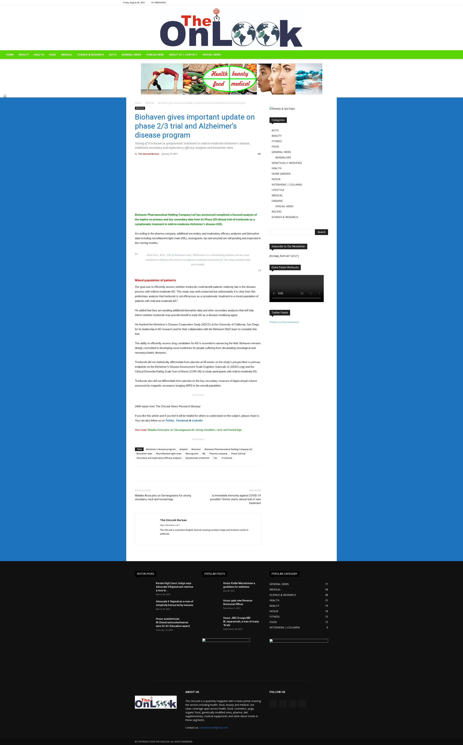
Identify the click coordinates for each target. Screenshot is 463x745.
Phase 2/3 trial (238, 453)
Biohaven (196, 449)
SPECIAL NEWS (212, 54)
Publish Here (155, 54)
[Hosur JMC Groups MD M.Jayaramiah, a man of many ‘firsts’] (211, 622)
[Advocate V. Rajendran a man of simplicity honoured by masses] (144, 606)
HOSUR (276, 179)
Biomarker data (144, 453)
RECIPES (277, 211)
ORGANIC (277, 200)
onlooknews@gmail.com (213, 727)
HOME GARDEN (281, 173)
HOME (10, 54)
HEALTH (39, 54)
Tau (215, 457)
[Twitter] (337, 2)
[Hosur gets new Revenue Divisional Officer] (211, 605)
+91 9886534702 (158, 2)
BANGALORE (283, 157)
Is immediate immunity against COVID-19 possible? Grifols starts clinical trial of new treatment (235, 499)
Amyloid (184, 449)
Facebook (182, 420)
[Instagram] (325, 2)
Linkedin (197, 420)
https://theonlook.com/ (169, 525)
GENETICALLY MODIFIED (287, 163)
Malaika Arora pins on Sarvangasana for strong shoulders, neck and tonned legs (163, 497)
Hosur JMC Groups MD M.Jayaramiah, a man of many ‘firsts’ (241, 621)
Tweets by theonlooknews (284, 322)
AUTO (112, 54)
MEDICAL (66, 54)
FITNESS (277, 141)
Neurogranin (192, 453)
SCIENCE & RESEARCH (90, 54)
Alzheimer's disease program (161, 449)
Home (138, 102)
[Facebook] (319, 2)
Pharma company (218, 453)
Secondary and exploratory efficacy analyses (159, 457)
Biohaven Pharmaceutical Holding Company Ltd (228, 449)
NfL (204, 453)
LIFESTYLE (278, 190)
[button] (458, 55)
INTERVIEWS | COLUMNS (287, 184)
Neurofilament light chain (169, 453)
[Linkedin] (331, 2)
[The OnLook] (231, 27)
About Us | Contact (183, 54)
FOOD (52, 54)
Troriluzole (226, 457)
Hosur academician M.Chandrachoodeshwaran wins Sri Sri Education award (173, 622)
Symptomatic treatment (197, 457)
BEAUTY (24, 54)
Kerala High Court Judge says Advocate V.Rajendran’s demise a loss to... (174, 587)
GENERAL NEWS (131, 54)
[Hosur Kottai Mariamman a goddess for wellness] (211, 587)
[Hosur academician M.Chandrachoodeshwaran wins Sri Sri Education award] (144, 623)
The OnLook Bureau (148, 153)
